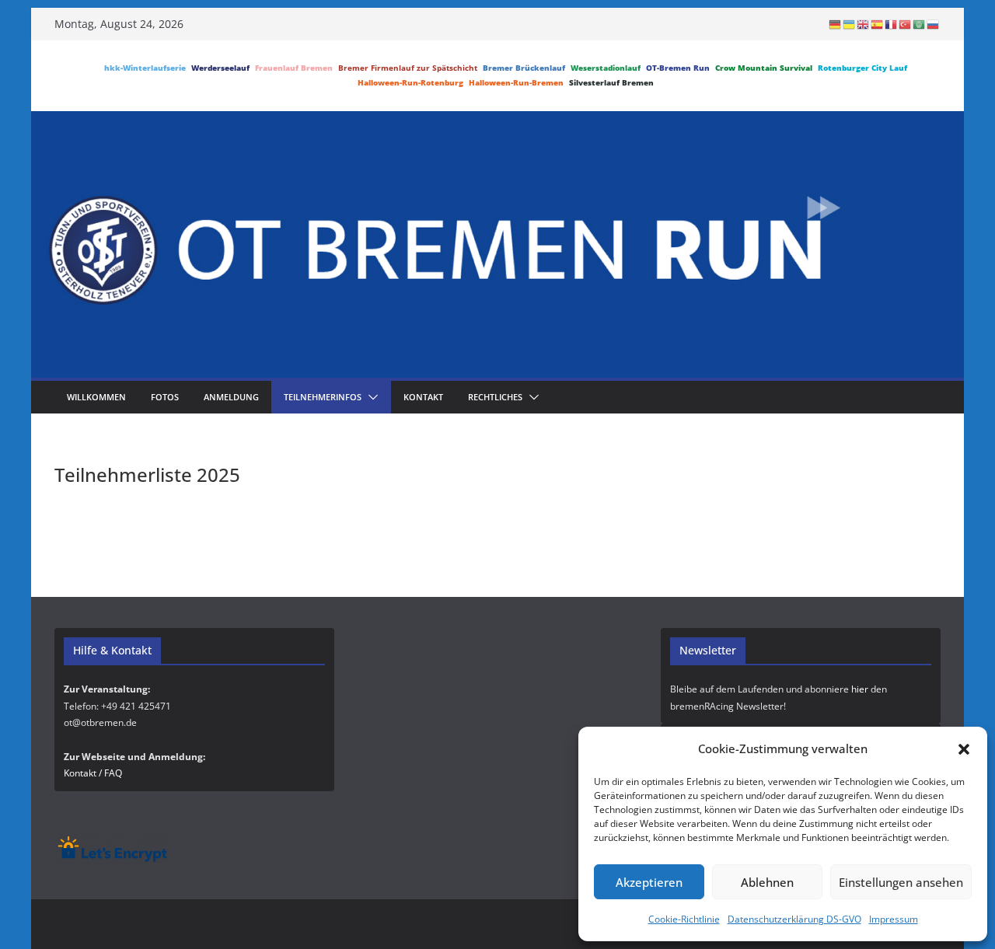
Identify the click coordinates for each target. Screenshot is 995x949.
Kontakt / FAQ (93, 773)
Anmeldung (231, 397)
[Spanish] (878, 23)
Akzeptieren (649, 882)
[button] (964, 749)
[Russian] (934, 23)
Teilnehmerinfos (322, 397)
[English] (864, 23)
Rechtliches (495, 397)
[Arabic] (920, 23)
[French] (892, 23)
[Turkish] (906, 23)
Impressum (893, 919)
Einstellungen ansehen (901, 882)
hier (859, 689)
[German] (836, 23)
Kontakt (423, 397)
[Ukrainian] (850, 23)
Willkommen (96, 397)
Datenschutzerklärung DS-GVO (794, 919)
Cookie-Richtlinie (684, 919)
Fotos (165, 397)
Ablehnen (767, 882)
